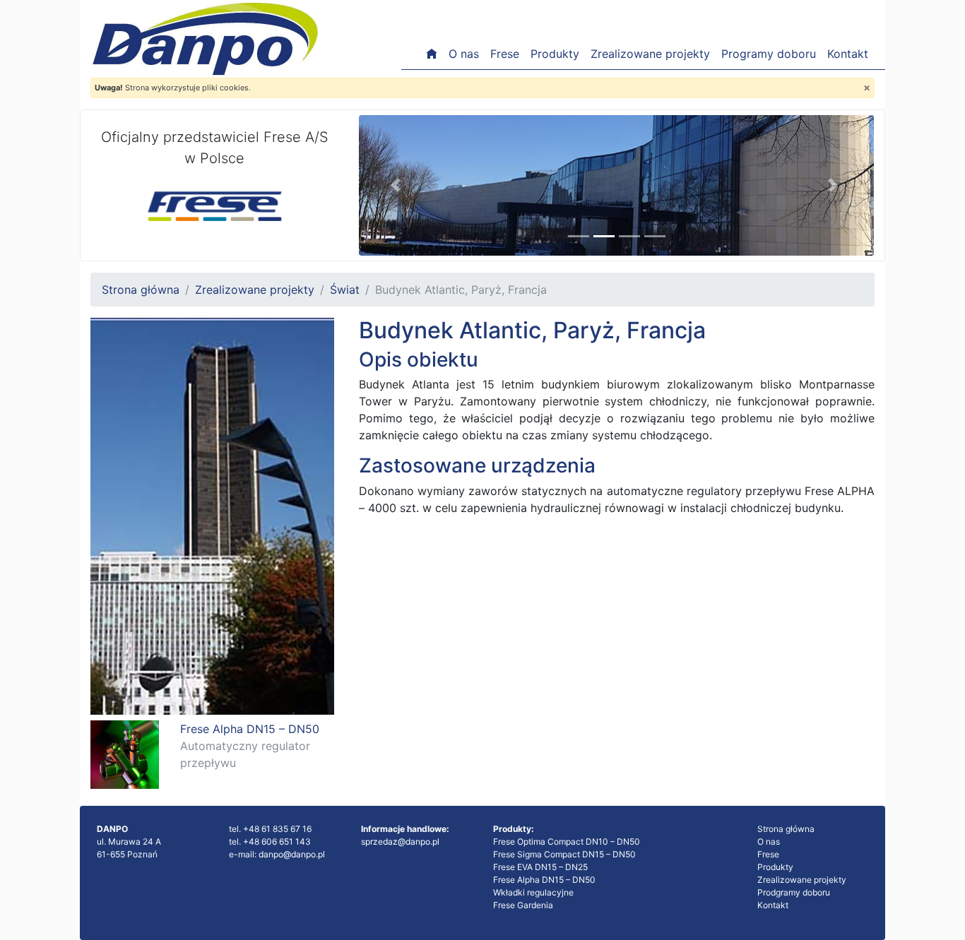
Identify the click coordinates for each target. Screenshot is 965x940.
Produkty (555, 54)
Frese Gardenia (523, 905)
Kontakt (847, 54)
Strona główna (140, 289)
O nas (464, 54)
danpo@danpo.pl (292, 854)
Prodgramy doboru (793, 892)
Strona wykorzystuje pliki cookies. (173, 88)
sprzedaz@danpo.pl (400, 841)
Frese (504, 54)
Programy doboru (768, 54)
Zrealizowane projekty (650, 54)
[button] (397, 185)
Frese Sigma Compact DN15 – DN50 (564, 854)
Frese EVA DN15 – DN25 (540, 867)
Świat (345, 289)
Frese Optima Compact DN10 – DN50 (566, 841)
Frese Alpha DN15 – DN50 (544, 879)
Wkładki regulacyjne (533, 892)
